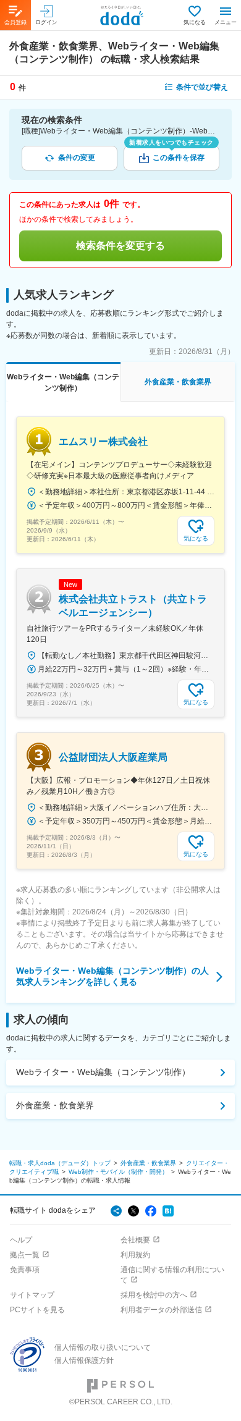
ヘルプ (21, 1240)
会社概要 (135, 1240)
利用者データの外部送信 (161, 1309)
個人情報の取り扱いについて (102, 1347)
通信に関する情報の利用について (172, 1274)
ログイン (46, 22)
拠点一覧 (25, 1254)
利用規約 (135, 1254)
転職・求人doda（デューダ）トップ (60, 1163)
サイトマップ (32, 1295)
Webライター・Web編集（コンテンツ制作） (103, 1072)
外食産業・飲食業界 (55, 1105)
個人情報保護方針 (84, 1360)
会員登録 (15, 22)
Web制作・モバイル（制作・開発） (118, 1171)
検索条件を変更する (120, 245)
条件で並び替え (202, 87)
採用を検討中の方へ (153, 1295)
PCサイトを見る (37, 1309)
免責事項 (25, 1269)
